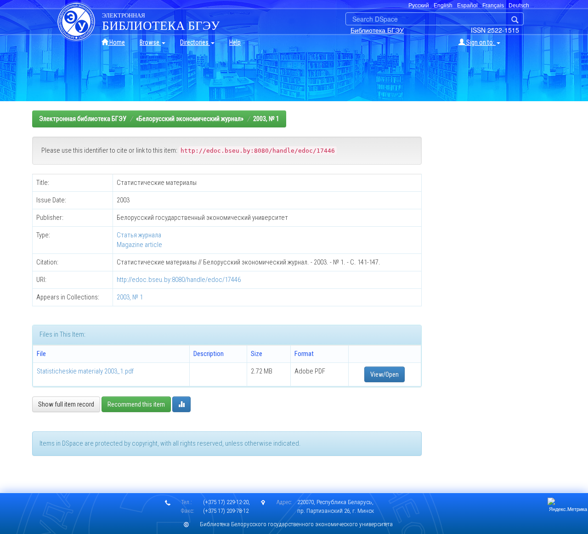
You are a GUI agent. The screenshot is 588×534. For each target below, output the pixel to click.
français (493, 5)
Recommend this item (136, 404)
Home (116, 42)
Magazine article (139, 245)
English (443, 5)
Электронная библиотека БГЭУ (82, 119)
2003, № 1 (266, 119)
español (467, 5)
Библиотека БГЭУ (377, 29)
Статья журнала (139, 235)
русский (418, 5)
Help (235, 42)
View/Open (384, 374)
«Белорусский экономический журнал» (189, 119)
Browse (150, 42)
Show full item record (66, 404)
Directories (195, 42)
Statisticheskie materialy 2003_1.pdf (85, 371)
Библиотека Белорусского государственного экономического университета (296, 524)
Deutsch (519, 5)
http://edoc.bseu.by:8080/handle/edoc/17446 (179, 280)
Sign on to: (480, 42)
